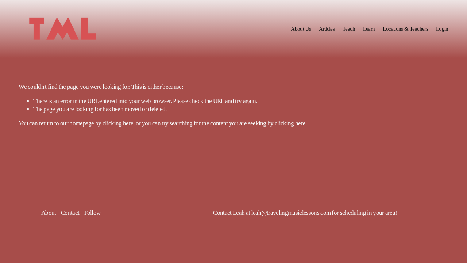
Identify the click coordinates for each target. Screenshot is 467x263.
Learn (369, 29)
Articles (327, 29)
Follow (92, 212)
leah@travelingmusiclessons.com (291, 212)
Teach (349, 29)
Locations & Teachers (405, 29)
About (48, 212)
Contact (70, 212)
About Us (301, 29)
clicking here (118, 123)
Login (442, 29)
